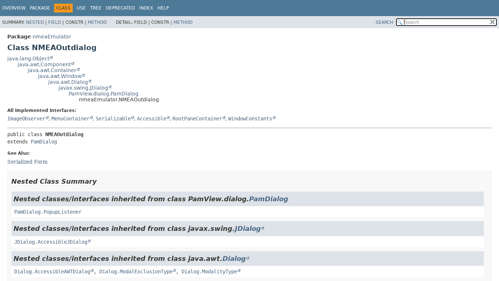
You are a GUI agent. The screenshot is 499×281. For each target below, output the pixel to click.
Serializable (113, 118)
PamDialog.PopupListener (47, 212)
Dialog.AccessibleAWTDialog (52, 271)
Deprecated (120, 8)
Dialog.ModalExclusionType (135, 271)
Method (97, 22)
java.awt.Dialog (68, 82)
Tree (96, 8)
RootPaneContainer (197, 118)
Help (163, 8)
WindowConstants (250, 118)
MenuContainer (70, 118)
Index (146, 8)
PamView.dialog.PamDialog (103, 94)
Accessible (151, 118)
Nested (35, 22)
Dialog (234, 258)
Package (40, 8)
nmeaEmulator (52, 37)
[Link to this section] (102, 181)
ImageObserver (26, 118)
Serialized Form (27, 162)
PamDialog (44, 142)
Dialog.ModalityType (209, 271)
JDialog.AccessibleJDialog (50, 242)
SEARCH (384, 22)
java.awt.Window (59, 76)
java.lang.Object (28, 58)
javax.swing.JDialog (83, 88)
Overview (14, 8)
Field (54, 22)
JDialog (248, 228)
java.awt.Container (52, 70)
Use (81, 8)
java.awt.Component (44, 64)
